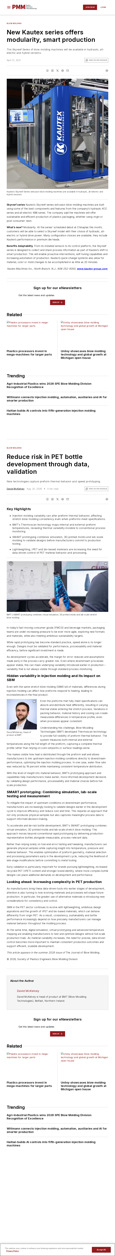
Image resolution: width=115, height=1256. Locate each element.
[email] (67, 70)
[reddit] (62, 70)
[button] (9, 7)
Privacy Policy (12, 1251)
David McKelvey (16, 488)
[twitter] (57, 70)
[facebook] (47, 70)
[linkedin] (52, 70)
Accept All (101, 1250)
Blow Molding (14, 23)
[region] (57, 1250)
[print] (106, 70)
